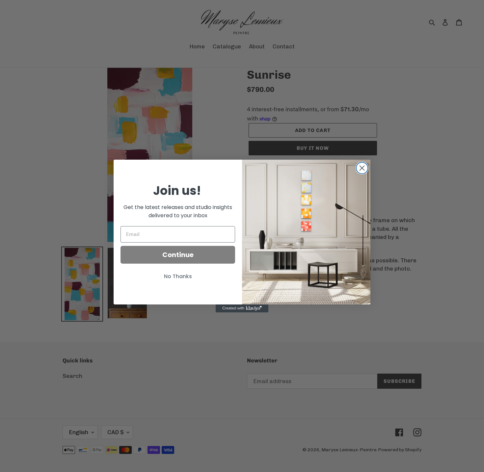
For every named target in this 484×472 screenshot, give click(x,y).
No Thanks (178, 276)
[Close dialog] (362, 168)
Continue (178, 254)
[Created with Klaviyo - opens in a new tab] (242, 308)
